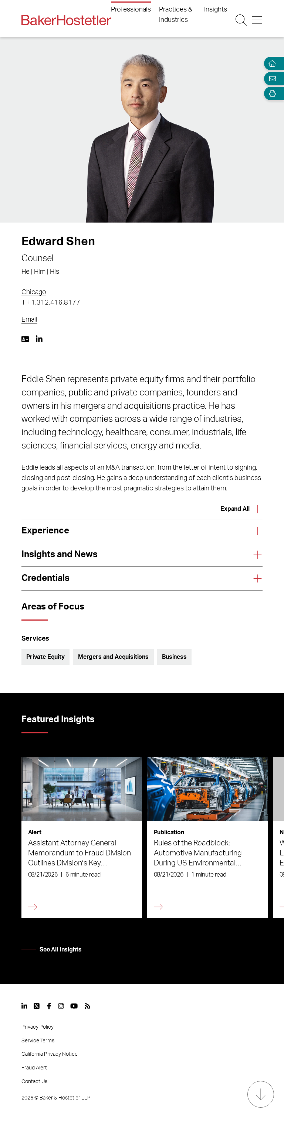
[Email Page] (270, 78)
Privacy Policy (37, 1027)
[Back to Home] (66, 20)
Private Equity (45, 657)
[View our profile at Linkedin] (24, 1006)
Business (174, 657)
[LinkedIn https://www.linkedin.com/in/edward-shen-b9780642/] (39, 339)
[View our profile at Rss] (88, 1006)
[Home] (270, 63)
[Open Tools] (270, 93)
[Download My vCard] (25, 339)
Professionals (131, 9)
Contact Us (34, 1081)
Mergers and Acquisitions (113, 657)
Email (29, 319)
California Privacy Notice (49, 1054)
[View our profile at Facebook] (49, 1006)
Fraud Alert (34, 1068)
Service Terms (37, 1040)
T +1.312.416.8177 (50, 302)
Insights (215, 9)
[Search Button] (241, 20)
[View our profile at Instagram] (61, 1006)
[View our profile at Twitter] (37, 1006)
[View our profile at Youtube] (74, 1006)
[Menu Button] (257, 20)
